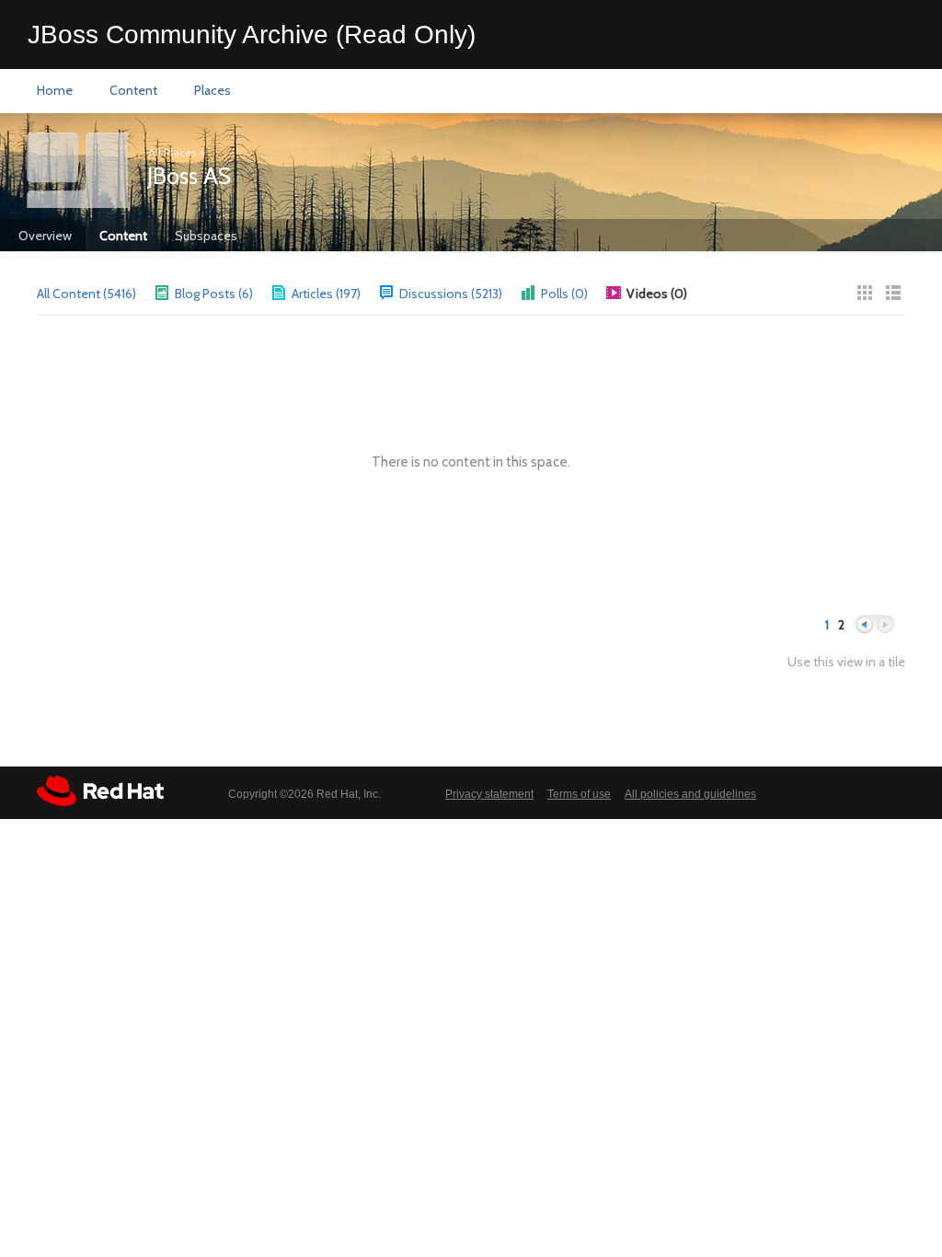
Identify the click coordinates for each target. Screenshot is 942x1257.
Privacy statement (489, 794)
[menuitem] (54, 91)
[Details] (893, 293)
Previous (864, 625)
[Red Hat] (100, 791)
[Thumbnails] (865, 293)
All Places (172, 152)
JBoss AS (189, 176)
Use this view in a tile (846, 662)
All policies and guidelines (690, 794)
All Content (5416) (86, 293)
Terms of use (579, 794)
